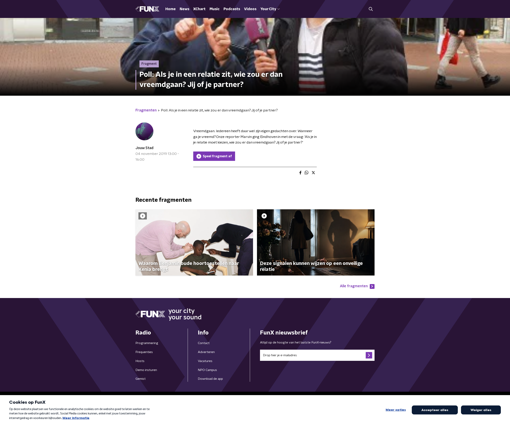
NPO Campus (207, 370)
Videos (250, 9)
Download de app (210, 378)
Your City (268, 9)
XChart (199, 9)
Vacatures (205, 361)
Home (170, 9)
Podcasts (232, 9)
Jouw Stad (144, 148)
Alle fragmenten (354, 286)
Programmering (146, 343)
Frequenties (144, 352)
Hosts (139, 361)
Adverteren (206, 352)
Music (215, 9)
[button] (371, 9)
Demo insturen (146, 370)
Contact (204, 343)
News (184, 9)
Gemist (140, 378)
